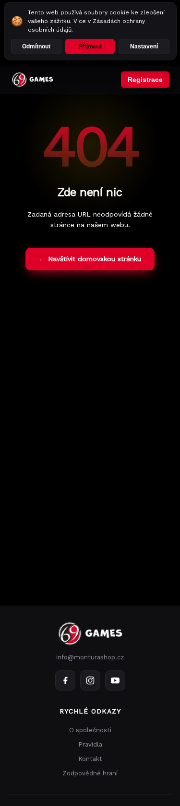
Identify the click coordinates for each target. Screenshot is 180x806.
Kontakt (90, 758)
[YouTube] (115, 680)
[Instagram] (90, 680)
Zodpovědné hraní (90, 773)
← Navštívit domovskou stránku (90, 259)
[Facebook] (65, 680)
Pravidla (90, 744)
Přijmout (90, 46)
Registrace (145, 79)
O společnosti (90, 730)
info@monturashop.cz (90, 657)
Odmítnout (36, 46)
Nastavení (144, 46)
